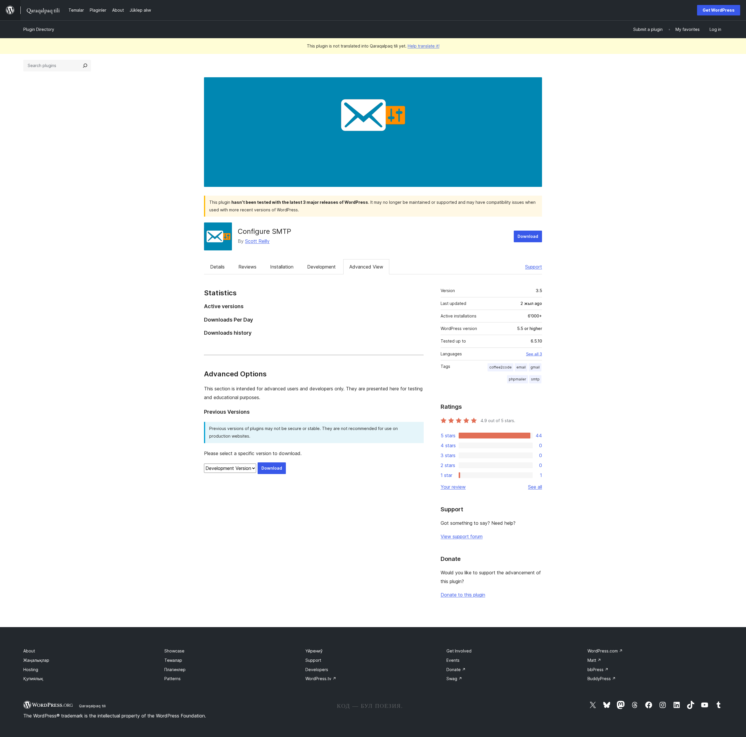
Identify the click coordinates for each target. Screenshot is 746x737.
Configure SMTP (264, 231)
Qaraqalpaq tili (92, 705)
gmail (535, 367)
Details (217, 267)
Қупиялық (33, 678)
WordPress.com (605, 650)
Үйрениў (314, 650)
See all (535, 487)
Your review (453, 487)
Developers (316, 669)
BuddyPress (601, 678)
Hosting (30, 669)
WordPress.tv (320, 678)
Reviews (247, 267)
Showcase (174, 650)
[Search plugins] (85, 65)
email (521, 367)
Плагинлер (175, 669)
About (29, 650)
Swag (454, 678)
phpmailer (517, 379)
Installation (281, 267)
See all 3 (534, 354)
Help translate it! (423, 45)
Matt (594, 660)
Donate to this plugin (463, 595)
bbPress (597, 669)
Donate (456, 669)
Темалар (173, 660)
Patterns (172, 678)
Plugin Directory (38, 29)
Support (533, 267)
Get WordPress (719, 10)
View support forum (462, 536)
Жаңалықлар (36, 660)
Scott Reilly (257, 241)
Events (453, 660)
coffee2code (500, 367)
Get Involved (458, 650)
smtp (535, 379)
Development (321, 267)
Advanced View (366, 267)
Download (528, 236)
